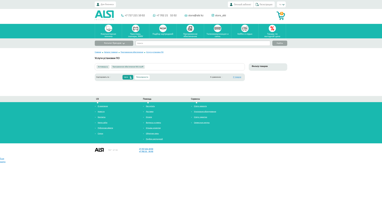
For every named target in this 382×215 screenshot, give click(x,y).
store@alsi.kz (196, 15)
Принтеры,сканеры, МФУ (135, 35)
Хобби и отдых (244, 34)
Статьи (100, 134)
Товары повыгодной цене (272, 35)
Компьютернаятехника (108, 35)
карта (3, 162)
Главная (98, 52)
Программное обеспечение (132, 52)
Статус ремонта (200, 106)
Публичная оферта (105, 128)
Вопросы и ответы (153, 123)
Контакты (101, 117)
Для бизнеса (107, 4)
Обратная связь (152, 134)
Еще (2, 159)
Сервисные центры (202, 123)
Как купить (150, 106)
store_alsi (220, 15)
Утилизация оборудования (205, 112)
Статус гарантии (200, 117)
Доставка (149, 112)
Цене (126, 77)
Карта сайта (102, 123)
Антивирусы (103, 67)
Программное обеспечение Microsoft (128, 67)
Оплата (149, 117)
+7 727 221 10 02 (135, 15)
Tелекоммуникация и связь (218, 35)
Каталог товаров (111, 52)
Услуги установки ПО (155, 52)
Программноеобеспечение (190, 35)
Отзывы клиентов (153, 128)
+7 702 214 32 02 (167, 15)
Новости (101, 112)
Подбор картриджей (163, 34)
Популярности (142, 77)
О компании (103, 106)
